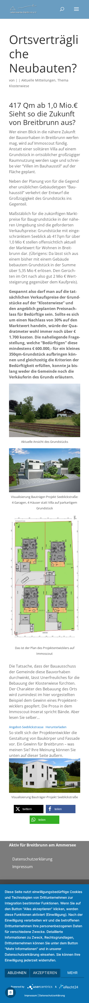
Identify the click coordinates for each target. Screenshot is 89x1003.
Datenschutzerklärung (32, 859)
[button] (28, 809)
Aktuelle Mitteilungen (38, 80)
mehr (72, 972)
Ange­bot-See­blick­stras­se (26, 727)
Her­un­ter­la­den (56, 727)
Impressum (22, 866)
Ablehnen (17, 972)
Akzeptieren (45, 972)
